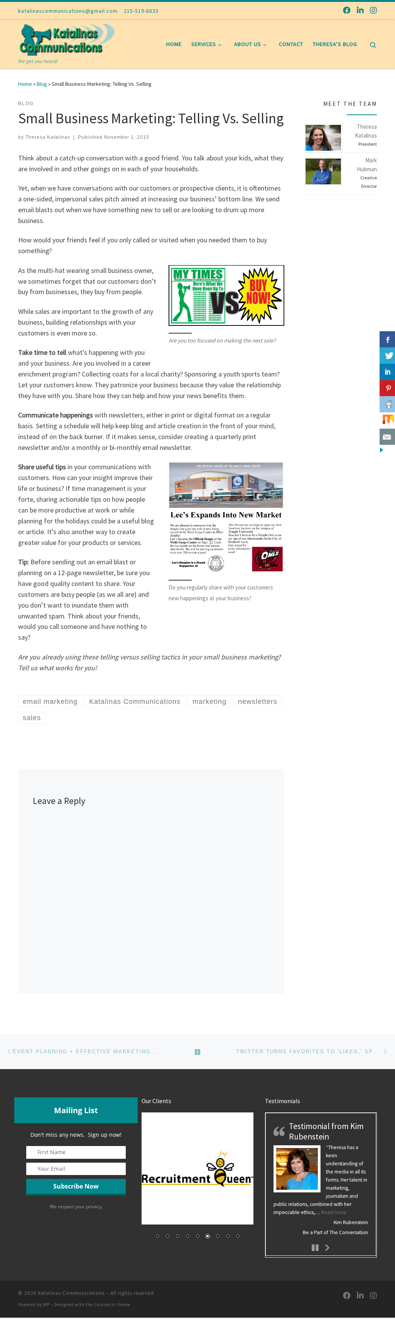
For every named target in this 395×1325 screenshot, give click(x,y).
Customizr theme (112, 1304)
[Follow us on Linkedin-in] (360, 10)
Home (25, 83)
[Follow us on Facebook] (347, 10)
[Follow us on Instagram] (373, 10)
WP (46, 1304)
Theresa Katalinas (47, 137)
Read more (333, 1212)
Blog (42, 83)
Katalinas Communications (71, 1293)
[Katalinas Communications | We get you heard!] (66, 38)
